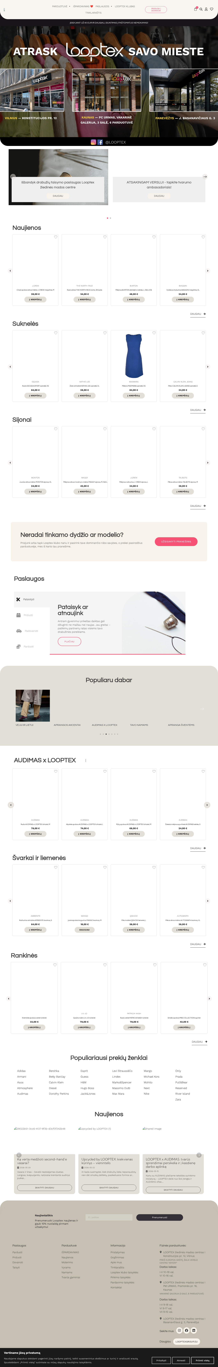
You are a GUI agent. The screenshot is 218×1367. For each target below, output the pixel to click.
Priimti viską (202, 1360)
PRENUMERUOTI (85, 696)
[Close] (153, 661)
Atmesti (181, 1360)
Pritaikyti (161, 1360)
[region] (109, 1357)
